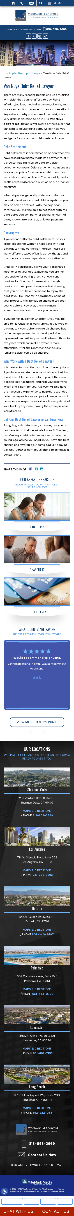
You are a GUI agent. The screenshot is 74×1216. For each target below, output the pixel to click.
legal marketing (30, 1191)
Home (13, 3)
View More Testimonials (37, 722)
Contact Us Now (42, 1154)
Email (31, 3)
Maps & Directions (37, 811)
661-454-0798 (42, 994)
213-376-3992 (43, 875)
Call (22, 3)
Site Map (56, 1165)
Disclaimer (18, 1165)
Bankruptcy (31, 1201)
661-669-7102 (43, 1053)
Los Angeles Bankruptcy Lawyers (23, 73)
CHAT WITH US (18, 1211)
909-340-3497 (43, 934)
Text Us (48, 1201)
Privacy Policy (38, 1165)
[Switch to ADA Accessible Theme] (4, 1191)
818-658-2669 (56, 29)
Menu (57, 3)
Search (41, 3)
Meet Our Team (12, 1201)
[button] (32, 733)
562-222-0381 (43, 1113)
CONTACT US (55, 1211)
